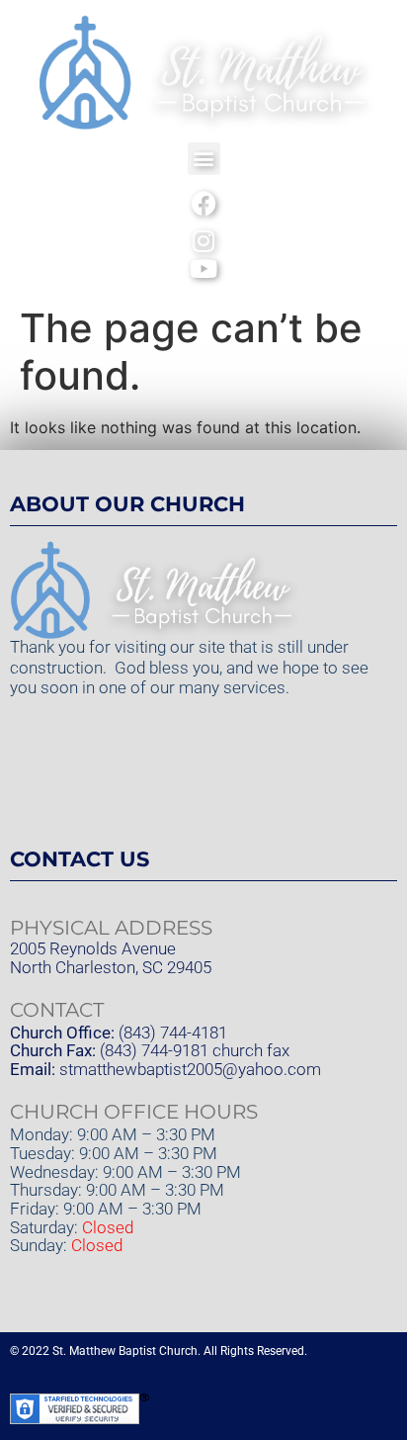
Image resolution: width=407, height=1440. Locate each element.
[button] (204, 158)
